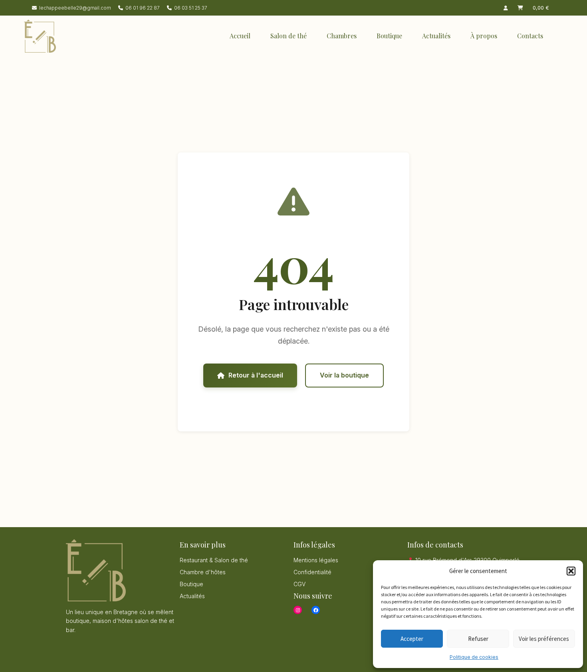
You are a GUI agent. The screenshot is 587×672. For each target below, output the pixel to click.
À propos (483, 36)
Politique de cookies (474, 657)
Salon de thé (288, 36)
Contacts (530, 36)
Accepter (412, 638)
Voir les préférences (544, 638)
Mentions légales (316, 560)
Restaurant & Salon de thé (214, 560)
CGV (299, 584)
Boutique (389, 36)
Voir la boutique (344, 375)
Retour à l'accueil (255, 375)
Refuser (478, 638)
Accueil (240, 36)
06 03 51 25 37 (190, 8)
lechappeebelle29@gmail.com (75, 8)
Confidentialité (312, 572)
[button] (571, 571)
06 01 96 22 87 (142, 8)
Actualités (436, 36)
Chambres (342, 36)
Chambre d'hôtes (203, 572)
